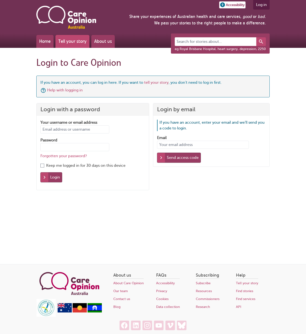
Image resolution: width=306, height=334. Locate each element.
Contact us (121, 299)
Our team (120, 291)
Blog (116, 307)
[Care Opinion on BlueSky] (181, 325)
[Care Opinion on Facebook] (124, 325)
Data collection (168, 307)
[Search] (261, 41)
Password (48, 140)
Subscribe (203, 283)
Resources (204, 291)
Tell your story (72, 41)
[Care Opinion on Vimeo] (170, 325)
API (238, 307)
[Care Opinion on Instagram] (147, 325)
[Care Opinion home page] (66, 17)
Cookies (162, 299)
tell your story (156, 82)
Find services (245, 299)
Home (45, 41)
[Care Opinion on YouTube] (159, 325)
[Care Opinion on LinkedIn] (136, 325)
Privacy (161, 291)
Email (162, 138)
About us (103, 41)
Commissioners (207, 299)
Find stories (244, 291)
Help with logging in (65, 90)
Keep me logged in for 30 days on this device (86, 165)
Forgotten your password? (63, 156)
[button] (232, 4)
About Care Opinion (128, 283)
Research (203, 307)
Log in (261, 5)
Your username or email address (68, 122)
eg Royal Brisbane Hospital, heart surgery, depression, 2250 (220, 49)
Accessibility (165, 283)
